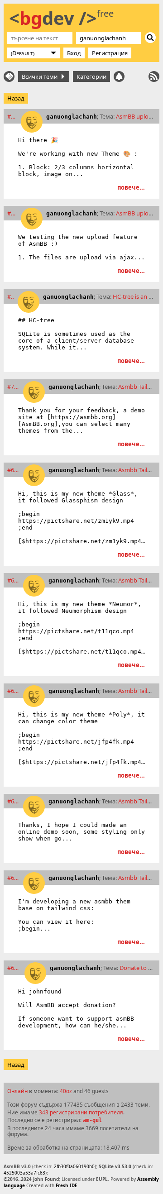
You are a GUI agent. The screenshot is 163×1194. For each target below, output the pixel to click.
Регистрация (110, 53)
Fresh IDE (66, 1185)
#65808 (13, 580)
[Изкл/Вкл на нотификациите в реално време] (119, 76)
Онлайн (17, 1090)
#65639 (13, 690)
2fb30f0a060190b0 (74, 1166)
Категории (91, 76)
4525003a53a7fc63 (24, 1173)
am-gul (92, 1120)
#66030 (13, 469)
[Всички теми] (9, 76)
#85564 (12, 213)
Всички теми (41, 76)
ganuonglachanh (71, 116)
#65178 (13, 801)
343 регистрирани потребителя (81, 1112)
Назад (15, 98)
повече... (131, 187)
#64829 (14, 967)
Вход (74, 53)
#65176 (13, 877)
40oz (66, 1090)
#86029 (12, 116)
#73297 (13, 386)
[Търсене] (150, 37)
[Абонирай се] (154, 76)
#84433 (10, 296)
